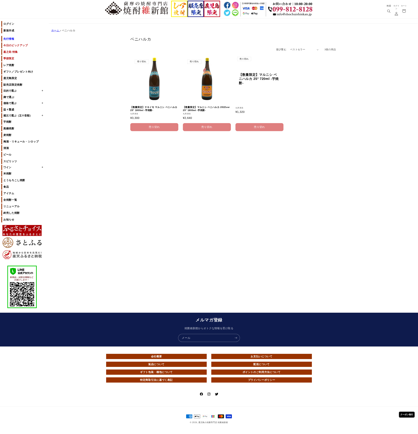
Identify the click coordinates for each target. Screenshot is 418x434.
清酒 (6, 148)
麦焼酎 (7, 135)
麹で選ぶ (8, 97)
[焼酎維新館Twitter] (226, 13)
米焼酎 (7, 173)
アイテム (8, 193)
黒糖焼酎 (8, 128)
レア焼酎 (8, 65)
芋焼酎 (7, 121)
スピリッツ (10, 161)
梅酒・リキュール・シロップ (21, 141)
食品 (6, 186)
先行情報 (8, 38)
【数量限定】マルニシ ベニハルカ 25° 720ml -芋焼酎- (259, 79)
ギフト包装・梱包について (156, 372)
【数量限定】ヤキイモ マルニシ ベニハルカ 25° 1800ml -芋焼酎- (153, 109)
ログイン (8, 23)
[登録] (236, 338)
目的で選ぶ (23, 90)
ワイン (23, 167)
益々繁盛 (8, 109)
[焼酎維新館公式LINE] (235, 13)
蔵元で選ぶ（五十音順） (23, 115)
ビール (7, 154)
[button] (389, 11)
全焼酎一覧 (10, 199)
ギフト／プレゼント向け (18, 71)
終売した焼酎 (11, 212)
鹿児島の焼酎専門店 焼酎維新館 (213, 422)
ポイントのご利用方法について (262, 372)
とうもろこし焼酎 (14, 180)
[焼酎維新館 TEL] (291, 6)
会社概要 (156, 356)
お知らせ (8, 219)
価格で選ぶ (23, 103)
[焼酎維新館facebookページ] (226, 5)
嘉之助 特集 (10, 51)
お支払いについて (261, 356)
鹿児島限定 (10, 78)
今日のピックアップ (15, 45)
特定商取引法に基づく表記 (156, 379)
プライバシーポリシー (261, 379)
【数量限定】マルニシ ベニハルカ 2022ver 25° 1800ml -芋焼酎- (206, 109)
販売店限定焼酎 (12, 84)
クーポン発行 (406, 414)
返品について (156, 364)
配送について (261, 364)
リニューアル (11, 206)
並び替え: (281, 49)
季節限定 (8, 58)
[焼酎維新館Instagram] (235, 5)
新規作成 (8, 30)
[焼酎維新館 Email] (291, 14)
